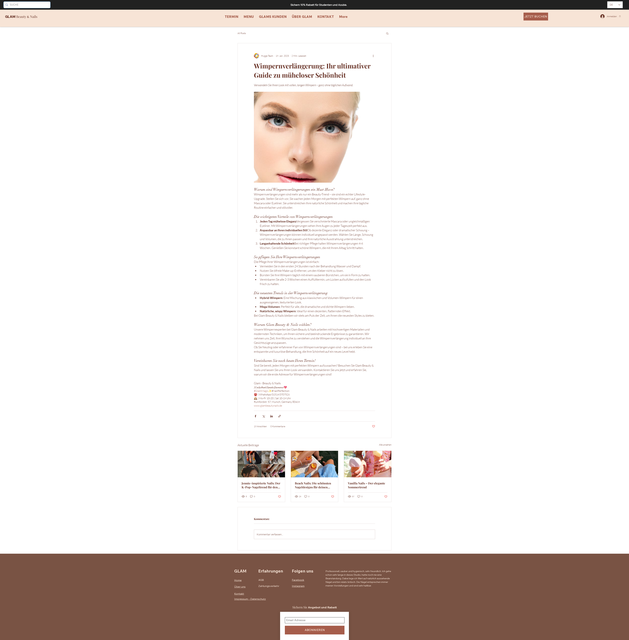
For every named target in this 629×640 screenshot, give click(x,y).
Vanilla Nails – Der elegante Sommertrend (366, 485)
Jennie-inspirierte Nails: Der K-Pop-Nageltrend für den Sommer (261, 485)
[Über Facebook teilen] (255, 416)
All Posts (242, 33)
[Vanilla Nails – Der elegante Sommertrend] (367, 464)
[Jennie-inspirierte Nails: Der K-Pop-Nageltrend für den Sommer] (261, 464)
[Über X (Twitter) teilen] (263, 416)
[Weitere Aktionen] (373, 56)
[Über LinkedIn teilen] (271, 416)
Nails (33, 16)
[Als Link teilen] (279, 416)
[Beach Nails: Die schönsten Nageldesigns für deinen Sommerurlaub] (314, 464)
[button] (620, 16)
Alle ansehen (385, 444)
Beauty (21, 16)
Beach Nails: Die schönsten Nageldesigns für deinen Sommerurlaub (313, 485)
